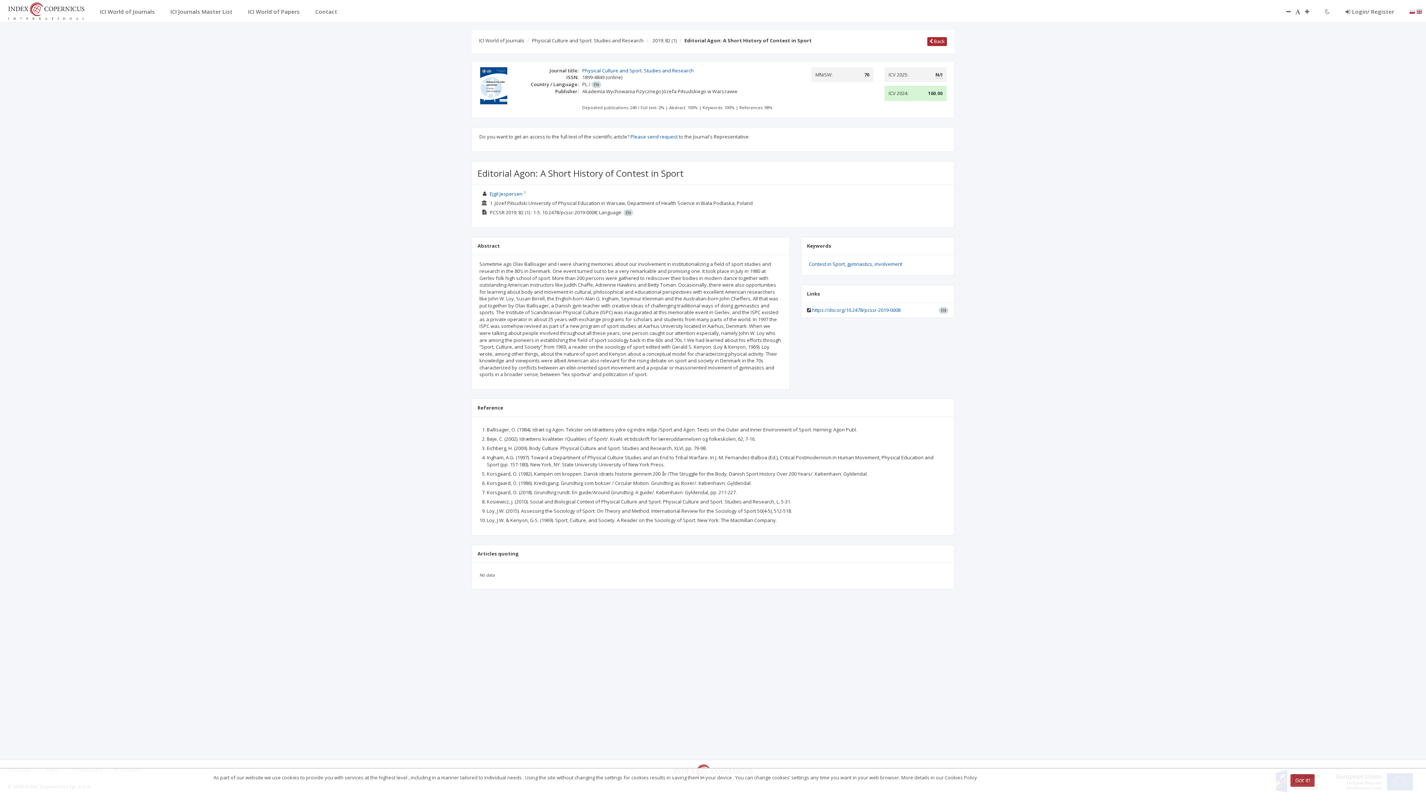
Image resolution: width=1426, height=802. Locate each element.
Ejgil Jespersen (506, 193)
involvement (888, 264)
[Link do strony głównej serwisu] (46, 10)
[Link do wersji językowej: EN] (1419, 11)
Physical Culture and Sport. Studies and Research (588, 40)
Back (939, 41)
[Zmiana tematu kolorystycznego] (1327, 11)
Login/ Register (1373, 11)
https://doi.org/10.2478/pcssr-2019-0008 (856, 310)
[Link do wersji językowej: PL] (1412, 11)
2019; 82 (664, 40)
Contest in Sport (827, 264)
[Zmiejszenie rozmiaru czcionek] (1285, 11)
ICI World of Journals (501, 40)
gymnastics (859, 264)
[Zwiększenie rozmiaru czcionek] (1311, 11)
